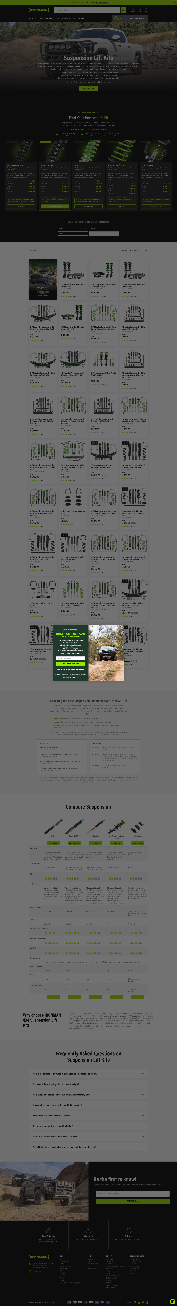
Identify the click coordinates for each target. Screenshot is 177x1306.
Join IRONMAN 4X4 (70, 664)
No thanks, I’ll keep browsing (70, 669)
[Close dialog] (122, 627)
